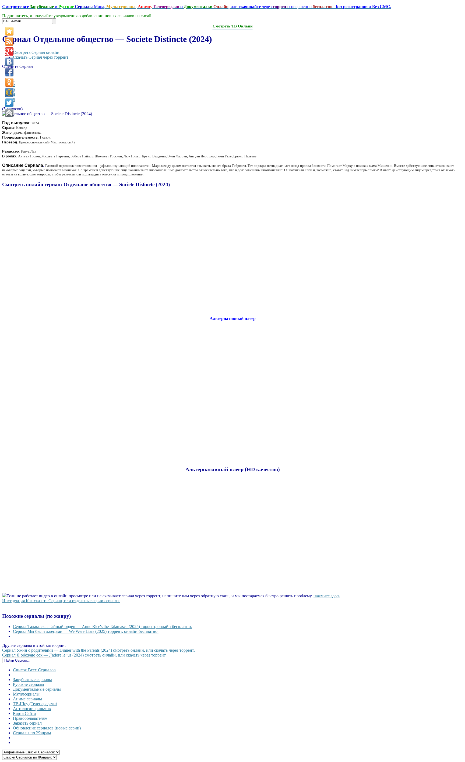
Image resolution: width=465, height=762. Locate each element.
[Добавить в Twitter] (9, 102)
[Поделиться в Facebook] (9, 72)
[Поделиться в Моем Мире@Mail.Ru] (9, 92)
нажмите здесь (326, 596)
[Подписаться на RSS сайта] (9, 41)
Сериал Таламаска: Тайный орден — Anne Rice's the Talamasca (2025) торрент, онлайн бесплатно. (102, 626)
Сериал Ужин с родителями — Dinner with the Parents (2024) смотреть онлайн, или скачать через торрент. (98, 650)
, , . (196, 6)
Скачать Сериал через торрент (40, 57)
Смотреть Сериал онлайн (36, 52)
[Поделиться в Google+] (9, 51)
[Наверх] (9, 113)
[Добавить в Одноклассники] (9, 82)
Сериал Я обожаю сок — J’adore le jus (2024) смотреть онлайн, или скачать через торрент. (84, 655)
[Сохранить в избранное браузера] (9, 31)
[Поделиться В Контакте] (9, 62)
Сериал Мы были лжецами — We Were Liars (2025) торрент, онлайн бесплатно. (85, 631)
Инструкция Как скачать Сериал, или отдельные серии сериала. (61, 600)
